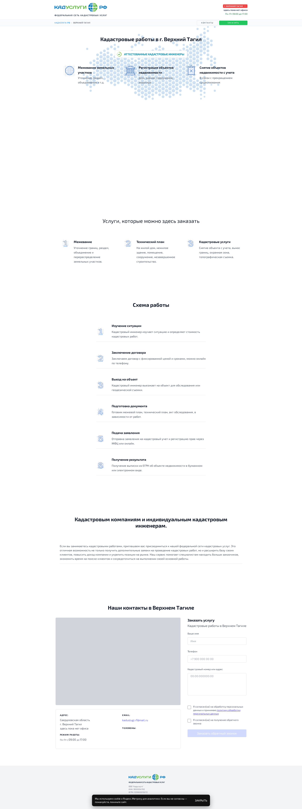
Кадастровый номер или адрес (205, 669)
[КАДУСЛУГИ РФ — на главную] (81, 7)
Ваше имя (193, 633)
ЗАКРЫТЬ (201, 800)
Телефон (192, 651)
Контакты (207, 23)
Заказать (233, 23)
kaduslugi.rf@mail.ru (135, 720)
